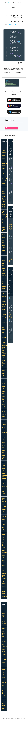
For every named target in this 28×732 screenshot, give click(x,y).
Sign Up (20, 3)
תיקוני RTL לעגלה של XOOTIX (4, 692)
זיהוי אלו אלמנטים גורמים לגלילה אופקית (4, 297)
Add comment (11, 128)
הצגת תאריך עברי (3, 437)
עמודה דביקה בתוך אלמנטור (4, 492)
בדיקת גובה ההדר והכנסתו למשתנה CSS (4, 681)
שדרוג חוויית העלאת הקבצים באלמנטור (4, 593)
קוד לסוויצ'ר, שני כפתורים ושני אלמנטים (4, 509)
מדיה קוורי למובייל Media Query (4, 414)
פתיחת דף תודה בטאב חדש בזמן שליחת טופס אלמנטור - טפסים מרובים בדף (4, 267)
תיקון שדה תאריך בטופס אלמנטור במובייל (4, 454)
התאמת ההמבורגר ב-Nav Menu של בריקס (4, 703)
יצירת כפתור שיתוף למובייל (4, 228)
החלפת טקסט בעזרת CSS (4, 614)
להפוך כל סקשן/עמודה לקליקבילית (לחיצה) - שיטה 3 (4, 217)
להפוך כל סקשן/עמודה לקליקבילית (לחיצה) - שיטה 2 (4, 179)
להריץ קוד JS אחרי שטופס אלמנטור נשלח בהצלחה (4, 561)
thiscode (6, 3)
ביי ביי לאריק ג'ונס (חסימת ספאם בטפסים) (4, 284)
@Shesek (11, 24)
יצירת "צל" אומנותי (4, 500)
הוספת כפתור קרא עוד (3, 537)
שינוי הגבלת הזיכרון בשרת (3, 191)
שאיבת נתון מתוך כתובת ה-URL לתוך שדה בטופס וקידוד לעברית (4, 400)
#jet (15, 24)
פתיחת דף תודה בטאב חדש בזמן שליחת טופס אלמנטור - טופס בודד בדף (4, 244)
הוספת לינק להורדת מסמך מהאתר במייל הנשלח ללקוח (4, 202)
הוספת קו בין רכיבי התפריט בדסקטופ (4, 364)
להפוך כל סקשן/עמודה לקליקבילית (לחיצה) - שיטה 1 (4, 164)
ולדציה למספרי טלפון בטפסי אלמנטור (4, 373)
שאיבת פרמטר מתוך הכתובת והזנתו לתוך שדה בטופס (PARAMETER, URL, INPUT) (4, 470)
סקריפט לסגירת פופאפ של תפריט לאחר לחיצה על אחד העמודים (4, 524)
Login (13, 7)
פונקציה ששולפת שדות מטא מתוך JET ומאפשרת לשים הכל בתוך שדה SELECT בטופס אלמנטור (4, 346)
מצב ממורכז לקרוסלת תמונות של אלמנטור (4, 574)
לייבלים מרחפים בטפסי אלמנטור (4, 307)
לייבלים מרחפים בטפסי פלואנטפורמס (4, 584)
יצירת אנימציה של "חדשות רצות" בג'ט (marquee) (4, 317)
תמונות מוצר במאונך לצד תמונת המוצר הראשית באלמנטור (4, 427)
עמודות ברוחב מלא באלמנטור (4, 484)
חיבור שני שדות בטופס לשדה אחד (3, 384)
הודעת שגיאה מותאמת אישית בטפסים (4, 152)
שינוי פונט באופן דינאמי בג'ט (3, 329)
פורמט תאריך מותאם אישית (3, 445)
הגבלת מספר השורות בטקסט (4, 622)
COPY (20, 63)
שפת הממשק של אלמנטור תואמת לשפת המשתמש (4, 547)
